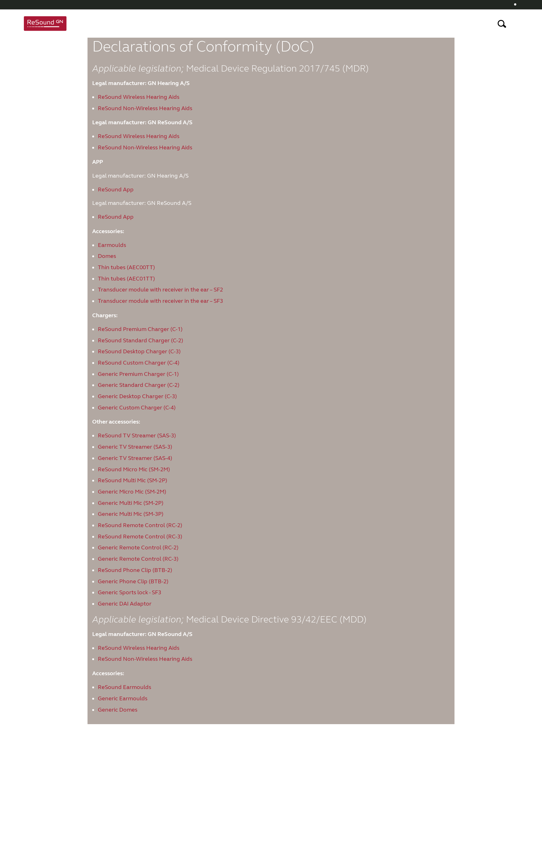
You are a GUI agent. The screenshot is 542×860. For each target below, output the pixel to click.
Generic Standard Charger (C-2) (138, 385)
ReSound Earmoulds (124, 687)
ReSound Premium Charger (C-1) (140, 329)
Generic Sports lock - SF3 (129, 592)
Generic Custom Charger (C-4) (137, 407)
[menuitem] (517, 4)
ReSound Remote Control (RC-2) (140, 525)
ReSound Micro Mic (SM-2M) (134, 469)
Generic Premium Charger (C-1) (138, 374)
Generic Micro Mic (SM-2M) (132, 491)
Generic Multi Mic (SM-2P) (130, 502)
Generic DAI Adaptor (124, 603)
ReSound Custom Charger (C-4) (138, 362)
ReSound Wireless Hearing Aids (138, 96)
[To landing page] (45, 23)
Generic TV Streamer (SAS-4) (135, 458)
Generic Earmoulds (122, 698)
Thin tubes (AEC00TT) (126, 267)
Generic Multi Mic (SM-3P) (130, 513)
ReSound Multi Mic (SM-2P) (132, 480)
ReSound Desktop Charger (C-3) (139, 351)
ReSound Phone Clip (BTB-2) (135, 570)
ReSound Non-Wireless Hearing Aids (145, 108)
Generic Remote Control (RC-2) (138, 547)
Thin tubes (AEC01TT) (126, 278)
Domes (107, 256)
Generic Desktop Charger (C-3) (137, 396)
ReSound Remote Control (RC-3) (140, 536)
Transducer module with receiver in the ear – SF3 (160, 300)
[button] (519, 4)
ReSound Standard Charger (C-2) (140, 340)
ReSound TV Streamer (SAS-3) (137, 435)
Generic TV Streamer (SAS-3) (135, 446)
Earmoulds (112, 245)
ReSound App (116, 189)
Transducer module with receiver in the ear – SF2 (160, 289)
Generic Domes (117, 709)
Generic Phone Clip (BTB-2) (133, 581)
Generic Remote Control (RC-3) (138, 558)
